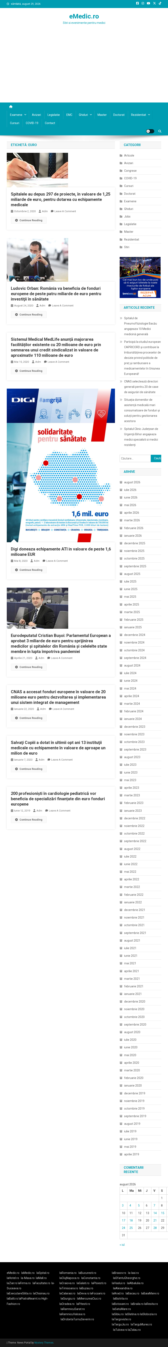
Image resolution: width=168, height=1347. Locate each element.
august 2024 (132, 665)
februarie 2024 (133, 711)
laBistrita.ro (120, 1298)
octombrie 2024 (134, 650)
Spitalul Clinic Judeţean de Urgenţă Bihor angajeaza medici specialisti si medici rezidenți (141, 437)
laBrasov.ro (119, 1272)
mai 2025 (130, 596)
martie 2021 (132, 978)
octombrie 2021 (134, 925)
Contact (50, 123)
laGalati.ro (83, 1283)
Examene (16, 114)
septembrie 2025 (135, 566)
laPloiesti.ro (98, 1283)
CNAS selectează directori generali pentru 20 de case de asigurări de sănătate (141, 387)
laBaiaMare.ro (150, 1293)
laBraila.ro (137, 1304)
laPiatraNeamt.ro (30, 1298)
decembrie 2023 (134, 726)
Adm (45, 211)
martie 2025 (132, 612)
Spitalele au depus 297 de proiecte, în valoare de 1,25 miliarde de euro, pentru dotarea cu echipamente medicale (60, 199)
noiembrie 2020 (134, 1009)
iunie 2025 (130, 589)
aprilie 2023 (131, 787)
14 (155, 1213)
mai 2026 (130, 505)
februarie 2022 (133, 894)
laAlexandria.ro (123, 1288)
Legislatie (54, 114)
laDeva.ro (83, 1293)
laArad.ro (118, 1293)
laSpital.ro (42, 1272)
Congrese (130, 170)
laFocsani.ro (97, 1293)
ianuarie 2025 (133, 627)
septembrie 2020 (135, 1024)
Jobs (127, 216)
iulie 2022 (130, 856)
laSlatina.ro (132, 1314)
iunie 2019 (130, 1139)
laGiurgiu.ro (69, 1298)
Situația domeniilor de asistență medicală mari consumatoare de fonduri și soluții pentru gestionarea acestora (142, 410)
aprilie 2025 (131, 604)
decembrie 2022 (134, 818)
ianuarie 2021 (133, 994)
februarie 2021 (133, 986)
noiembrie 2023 (134, 734)
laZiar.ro (12, 1283)
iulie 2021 (130, 948)
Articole (129, 155)
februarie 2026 (133, 528)
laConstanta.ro (90, 1278)
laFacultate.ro (41, 1283)
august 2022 (132, 849)
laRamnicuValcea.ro (72, 1314)
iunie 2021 (130, 955)
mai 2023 (130, 780)
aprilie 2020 (131, 1062)
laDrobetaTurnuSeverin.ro (77, 1319)
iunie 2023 (130, 772)
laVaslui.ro (119, 1283)
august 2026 (132, 482)
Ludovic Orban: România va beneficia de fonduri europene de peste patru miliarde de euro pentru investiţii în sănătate (56, 294)
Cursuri (14, 123)
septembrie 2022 (135, 841)
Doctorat (119, 114)
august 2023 (132, 757)
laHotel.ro (13, 1278)
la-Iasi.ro (133, 1272)
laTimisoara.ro (68, 1288)
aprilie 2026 (131, 512)
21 (155, 1220)
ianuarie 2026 (133, 535)
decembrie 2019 (134, 1093)
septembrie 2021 (135, 933)
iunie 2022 (130, 864)
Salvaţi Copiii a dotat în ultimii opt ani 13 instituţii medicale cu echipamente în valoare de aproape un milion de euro (58, 748)
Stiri (126, 247)
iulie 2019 (130, 1131)
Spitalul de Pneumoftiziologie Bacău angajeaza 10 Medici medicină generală (140, 326)
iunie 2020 (130, 1047)
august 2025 (132, 574)
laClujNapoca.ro (69, 1278)
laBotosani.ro (120, 1304)
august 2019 (132, 1123)
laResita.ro (151, 1304)
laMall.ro (41, 1278)
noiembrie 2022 (134, 826)
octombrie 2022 (134, 833)
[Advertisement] (84, 71)
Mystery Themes (43, 1342)
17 (123, 1220)
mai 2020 (130, 1055)
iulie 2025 (130, 581)
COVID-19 (32, 123)
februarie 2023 (133, 803)
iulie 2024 (130, 673)
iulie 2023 (130, 764)
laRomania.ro (68, 1272)
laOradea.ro (67, 1304)
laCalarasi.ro (67, 1293)
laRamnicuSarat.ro (73, 1309)
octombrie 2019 (134, 1108)
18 (131, 1220)
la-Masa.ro (28, 1278)
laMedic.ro (28, 1272)
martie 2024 (132, 703)
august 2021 (132, 940)
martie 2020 (132, 1070)
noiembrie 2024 (134, 642)
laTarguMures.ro (141, 1324)
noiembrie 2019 (134, 1101)
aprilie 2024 (131, 696)
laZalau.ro (134, 1329)
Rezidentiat (138, 114)
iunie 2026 (130, 497)
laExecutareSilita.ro (19, 1293)
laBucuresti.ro (87, 1272)
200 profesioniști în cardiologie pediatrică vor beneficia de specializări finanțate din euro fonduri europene (58, 799)
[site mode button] (150, 131)
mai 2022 (130, 871)
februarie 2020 (133, 1078)
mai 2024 (130, 688)
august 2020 (132, 1032)
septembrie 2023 (135, 749)
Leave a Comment (65, 211)
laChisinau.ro (41, 1293)
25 (131, 1228)
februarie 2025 (133, 619)
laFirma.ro (24, 1283)
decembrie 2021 (134, 910)
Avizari (36, 114)
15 (162, 1213)
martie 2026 (132, 520)
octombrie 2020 (134, 1017)
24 (123, 1228)
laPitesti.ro (83, 1304)
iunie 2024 (130, 680)
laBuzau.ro (86, 1288)
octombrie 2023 (134, 742)
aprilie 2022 (131, 879)
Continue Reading (30, 220)
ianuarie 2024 (133, 719)
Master (102, 114)
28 (155, 1228)
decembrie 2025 (134, 543)
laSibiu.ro (118, 1314)
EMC (69, 114)
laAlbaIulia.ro (135, 1283)
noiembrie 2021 (134, 917)
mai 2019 (130, 1146)
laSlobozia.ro (148, 1314)
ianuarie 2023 (133, 810)
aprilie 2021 (131, 971)
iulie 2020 (130, 1039)
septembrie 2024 (135, 658)
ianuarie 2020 (133, 1085)
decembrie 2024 (134, 635)
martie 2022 (132, 887)
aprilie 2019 (131, 1154)
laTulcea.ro (120, 1329)
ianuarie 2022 (133, 902)
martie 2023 (132, 795)
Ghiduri (83, 114)
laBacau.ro (132, 1293)
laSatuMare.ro (121, 1309)
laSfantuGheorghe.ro (126, 1278)
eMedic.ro (84, 16)
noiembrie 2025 (134, 551)
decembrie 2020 (134, 1001)
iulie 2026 (130, 490)
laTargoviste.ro (121, 1319)
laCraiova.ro (67, 1283)
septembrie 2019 (135, 1116)
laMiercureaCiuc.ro (89, 1298)
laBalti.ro (12, 1298)
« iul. (122, 1244)
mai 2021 (130, 963)
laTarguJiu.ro (121, 1324)
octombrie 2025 (134, 558)
